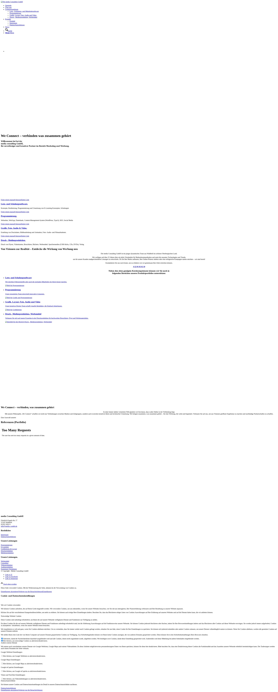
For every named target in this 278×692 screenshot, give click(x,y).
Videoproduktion (6, 565)
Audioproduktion (7, 567)
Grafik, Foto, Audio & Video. (14, 228)
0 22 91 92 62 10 (139, 267)
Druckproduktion (7, 551)
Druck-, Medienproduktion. (13, 240)
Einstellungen (47, 592)
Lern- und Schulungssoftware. (14, 204)
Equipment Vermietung (9, 569)
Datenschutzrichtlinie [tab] (8, 681)
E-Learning (5, 547)
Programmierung (6, 545)
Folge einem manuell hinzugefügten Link (15, 200)
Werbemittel (5, 561)
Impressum (4, 535)
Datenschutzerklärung (8, 537)
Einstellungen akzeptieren (9, 592)
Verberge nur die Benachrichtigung (30, 592)
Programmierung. (9, 216)
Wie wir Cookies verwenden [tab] (10, 605)
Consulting (4, 563)
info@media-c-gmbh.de (9, 526)
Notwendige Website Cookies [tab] (11, 616)
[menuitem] (141, 6)
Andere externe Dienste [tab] (9, 643)
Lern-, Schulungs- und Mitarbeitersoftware (24, 11)
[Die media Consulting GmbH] (12, 2)
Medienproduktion (7, 553)
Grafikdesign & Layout (9, 549)
